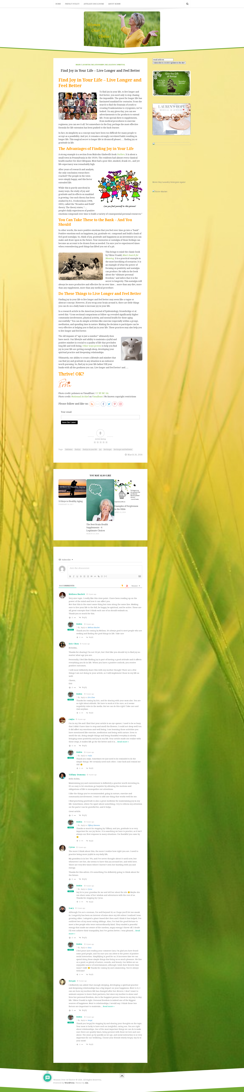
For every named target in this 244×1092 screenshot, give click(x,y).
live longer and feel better (123, 449)
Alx (86, 1083)
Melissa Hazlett (94, 627)
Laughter (86, 65)
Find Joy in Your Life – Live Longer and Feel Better (100, 70)
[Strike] (81, 576)
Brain (78, 65)
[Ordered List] (84, 576)
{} (102, 576)
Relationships (98, 65)
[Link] (98, 576)
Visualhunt (97, 396)
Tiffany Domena (94, 825)
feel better (68, 449)
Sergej (90, 1020)
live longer (107, 449)
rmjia (90, 756)
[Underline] (77, 576)
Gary (90, 948)
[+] (105, 576)
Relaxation (110, 65)
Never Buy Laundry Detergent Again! (169, 182)
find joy (77, 449)
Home (58, 4)
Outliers (121, 154)
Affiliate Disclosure (94, 4)
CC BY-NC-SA (102, 393)
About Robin (114, 4)
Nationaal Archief (80, 396)
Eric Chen (91, 697)
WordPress (69, 1083)
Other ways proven (91, 346)
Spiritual (121, 65)
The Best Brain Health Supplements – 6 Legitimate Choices (97, 527)
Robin (79, 624)
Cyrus (90, 889)
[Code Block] (95, 576)
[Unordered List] (88, 576)
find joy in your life (90, 449)
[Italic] (73, 576)
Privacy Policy (72, 4)
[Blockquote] (91, 576)
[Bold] (70, 576)
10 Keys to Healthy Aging (70, 501)
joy (100, 449)
